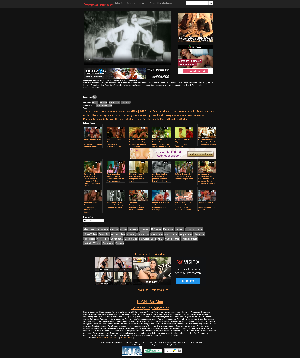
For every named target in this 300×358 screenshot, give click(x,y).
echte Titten (90, 115)
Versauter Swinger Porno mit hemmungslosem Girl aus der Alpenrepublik (161, 143)
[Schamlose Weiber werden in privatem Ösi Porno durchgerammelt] (207, 131)
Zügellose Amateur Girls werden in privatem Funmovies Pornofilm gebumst (160, 177)
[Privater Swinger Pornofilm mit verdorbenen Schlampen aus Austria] (93, 194)
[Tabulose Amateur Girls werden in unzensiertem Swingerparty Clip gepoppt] (116, 131)
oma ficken (114, 338)
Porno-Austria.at (98, 5)
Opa (94, 97)
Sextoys (184, 118)
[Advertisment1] (196, 27)
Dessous (158, 111)
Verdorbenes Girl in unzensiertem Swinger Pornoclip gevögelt (115, 204)
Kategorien (119, 3)
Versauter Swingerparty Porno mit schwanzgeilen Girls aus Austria (137, 206)
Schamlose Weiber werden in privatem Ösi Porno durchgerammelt (207, 141)
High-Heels (173, 115)
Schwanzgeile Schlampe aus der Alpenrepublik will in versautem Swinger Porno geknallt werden (207, 178)
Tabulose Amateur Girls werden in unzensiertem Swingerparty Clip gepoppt (114, 144)
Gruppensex (150, 115)
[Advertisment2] (196, 59)
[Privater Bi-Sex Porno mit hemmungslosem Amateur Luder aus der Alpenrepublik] (161, 194)
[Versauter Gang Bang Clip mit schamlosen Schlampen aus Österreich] (184, 131)
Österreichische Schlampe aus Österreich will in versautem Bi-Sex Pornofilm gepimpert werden (92, 180)
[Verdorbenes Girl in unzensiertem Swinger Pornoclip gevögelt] (116, 194)
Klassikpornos (114, 102)
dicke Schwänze (181, 111)
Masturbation (89, 118)
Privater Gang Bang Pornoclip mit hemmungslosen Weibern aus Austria (183, 206)
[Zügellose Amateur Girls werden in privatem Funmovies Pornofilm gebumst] (161, 166)
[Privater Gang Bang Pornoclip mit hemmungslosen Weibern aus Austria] (184, 194)
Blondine (127, 111)
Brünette (103, 102)
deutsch (167, 111)
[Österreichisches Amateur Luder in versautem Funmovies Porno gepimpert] (116, 166)
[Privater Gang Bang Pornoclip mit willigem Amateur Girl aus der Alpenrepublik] (138, 131)
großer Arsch (137, 115)
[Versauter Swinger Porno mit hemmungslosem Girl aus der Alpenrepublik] (161, 131)
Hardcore (162, 115)
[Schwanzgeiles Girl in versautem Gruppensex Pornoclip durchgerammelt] (93, 131)
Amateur (101, 111)
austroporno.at (102, 338)
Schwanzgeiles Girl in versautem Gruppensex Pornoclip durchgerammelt (93, 143)
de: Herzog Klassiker (104, 105)
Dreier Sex (208, 111)
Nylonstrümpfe (142, 119)
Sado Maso (174, 119)
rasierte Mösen (159, 119)
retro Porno (126, 102)
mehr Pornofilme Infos (91, 87)
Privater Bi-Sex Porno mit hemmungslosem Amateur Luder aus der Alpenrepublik (161, 206)
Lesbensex (198, 115)
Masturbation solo (105, 118)
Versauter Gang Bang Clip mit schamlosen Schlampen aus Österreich (183, 143)
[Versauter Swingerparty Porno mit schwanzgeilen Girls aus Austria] (138, 194)
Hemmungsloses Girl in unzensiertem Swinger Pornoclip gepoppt (137, 177)
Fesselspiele (124, 115)
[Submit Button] (211, 3)
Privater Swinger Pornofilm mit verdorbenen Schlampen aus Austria (90, 207)
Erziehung (102, 115)
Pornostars (142, 3)
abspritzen (89, 111)
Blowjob (95, 102)
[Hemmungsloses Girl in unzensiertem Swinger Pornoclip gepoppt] (138, 166)
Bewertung (131, 3)
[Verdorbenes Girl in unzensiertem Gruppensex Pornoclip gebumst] (207, 194)
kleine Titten (186, 115)
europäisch (112, 115)
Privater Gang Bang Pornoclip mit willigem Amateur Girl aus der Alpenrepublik (138, 143)
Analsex (111, 111)
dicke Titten (196, 111)
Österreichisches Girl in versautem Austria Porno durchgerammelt (184, 176)
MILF (116, 119)
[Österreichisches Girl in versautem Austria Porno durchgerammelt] (184, 166)
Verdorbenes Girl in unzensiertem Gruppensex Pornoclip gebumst (207, 206)
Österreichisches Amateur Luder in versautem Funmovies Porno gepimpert (115, 177)
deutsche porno (126, 338)
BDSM (118, 111)
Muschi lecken (127, 119)
